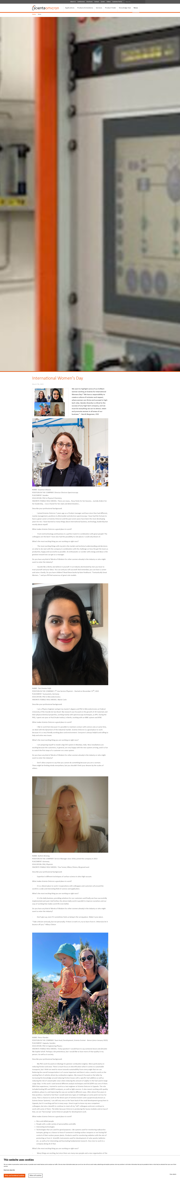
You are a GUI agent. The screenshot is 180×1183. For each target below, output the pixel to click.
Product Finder (110, 8)
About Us (73, 1)
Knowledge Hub (125, 8)
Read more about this (9, 1170)
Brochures (89, 1)
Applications (69, 8)
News (136, 8)
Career (103, 1)
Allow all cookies (35, 1175)
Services (99, 8)
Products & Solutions (85, 8)
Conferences (81, 1)
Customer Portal (117, 1)
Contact (96, 1)
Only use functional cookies (14, 1175)
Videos (109, 1)
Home (34, 14)
